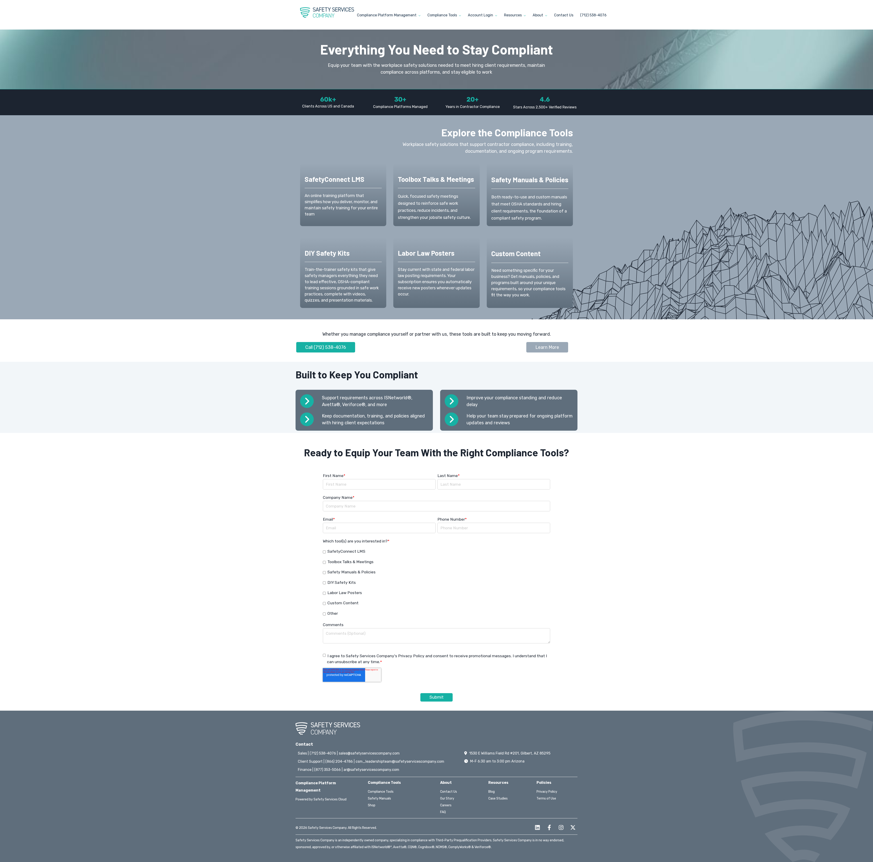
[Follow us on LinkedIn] (537, 827)
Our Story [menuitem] (447, 798)
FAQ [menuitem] (443, 812)
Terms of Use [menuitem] (546, 798)
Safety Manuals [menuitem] (379, 798)
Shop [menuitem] (371, 805)
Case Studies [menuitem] (498, 798)
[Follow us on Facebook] (549, 827)
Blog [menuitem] (491, 792)
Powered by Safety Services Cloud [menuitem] (321, 799)
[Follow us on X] (572, 827)
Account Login (481, 15)
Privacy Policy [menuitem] (547, 792)
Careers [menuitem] (446, 805)
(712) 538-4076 (593, 15)
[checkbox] (436, 582)
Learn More (547, 347)
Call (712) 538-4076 (325, 347)
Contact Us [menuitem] (448, 792)
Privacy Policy (411, 656)
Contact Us (563, 15)
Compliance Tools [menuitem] (381, 792)
